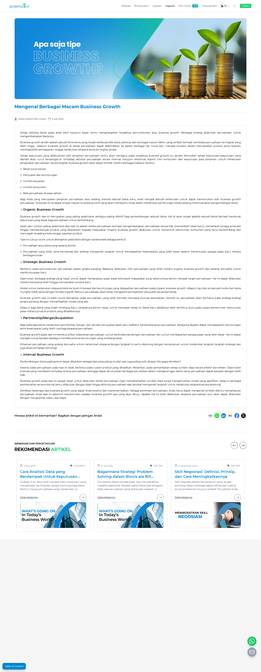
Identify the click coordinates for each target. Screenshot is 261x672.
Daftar (245, 6)
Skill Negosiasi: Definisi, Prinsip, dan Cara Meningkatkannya (205, 474)
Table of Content (14, 666)
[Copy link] (210, 416)
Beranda (126, 6)
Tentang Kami (141, 6)
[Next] (243, 445)
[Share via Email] (230, 416)
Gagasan (170, 6)
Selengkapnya (29, 497)
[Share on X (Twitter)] (243, 416)
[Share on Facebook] (237, 416)
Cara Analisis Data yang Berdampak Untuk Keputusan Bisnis (48, 474)
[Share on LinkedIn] (224, 416)
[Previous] (234, 445)
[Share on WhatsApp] (217, 416)
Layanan (157, 6)
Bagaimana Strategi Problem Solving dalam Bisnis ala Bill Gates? (125, 474)
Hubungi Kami (209, 6)
